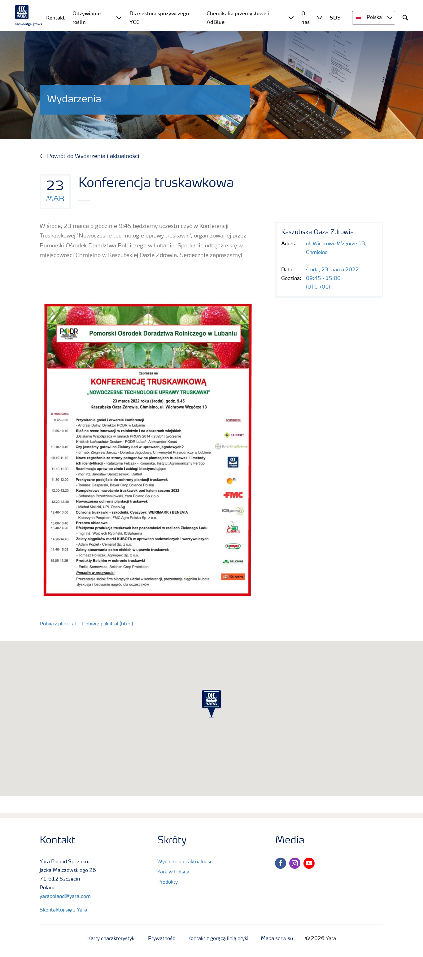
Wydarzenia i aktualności (185, 861)
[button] (211, 704)
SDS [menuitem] (335, 18)
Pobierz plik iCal (58, 624)
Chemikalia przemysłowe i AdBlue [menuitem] (238, 17)
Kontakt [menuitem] (55, 18)
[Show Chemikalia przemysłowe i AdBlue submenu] (291, 17)
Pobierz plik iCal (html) (107, 624)
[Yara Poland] (28, 15)
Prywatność (161, 938)
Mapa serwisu (277, 938)
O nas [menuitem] (305, 17)
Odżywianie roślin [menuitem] (86, 17)
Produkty (167, 882)
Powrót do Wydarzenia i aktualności (93, 156)
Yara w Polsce (173, 872)
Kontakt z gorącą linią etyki (217, 938)
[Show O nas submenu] (319, 17)
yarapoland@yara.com (65, 896)
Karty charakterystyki (111, 938)
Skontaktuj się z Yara (63, 910)
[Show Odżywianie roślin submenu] (118, 17)
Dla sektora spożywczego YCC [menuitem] (159, 17)
